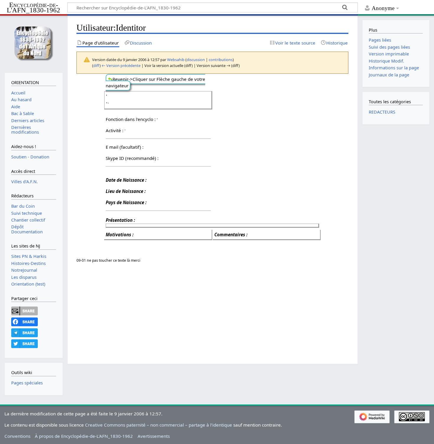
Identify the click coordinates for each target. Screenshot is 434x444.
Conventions (17, 436)
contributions (221, 59)
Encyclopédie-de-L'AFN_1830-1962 (33, 7)
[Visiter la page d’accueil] (33, 43)
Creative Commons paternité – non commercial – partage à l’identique (158, 425)
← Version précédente (121, 65)
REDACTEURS (382, 112)
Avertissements (154, 436)
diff (96, 65)
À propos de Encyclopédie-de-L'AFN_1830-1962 (84, 436)
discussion (196, 59)
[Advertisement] (253, 309)
